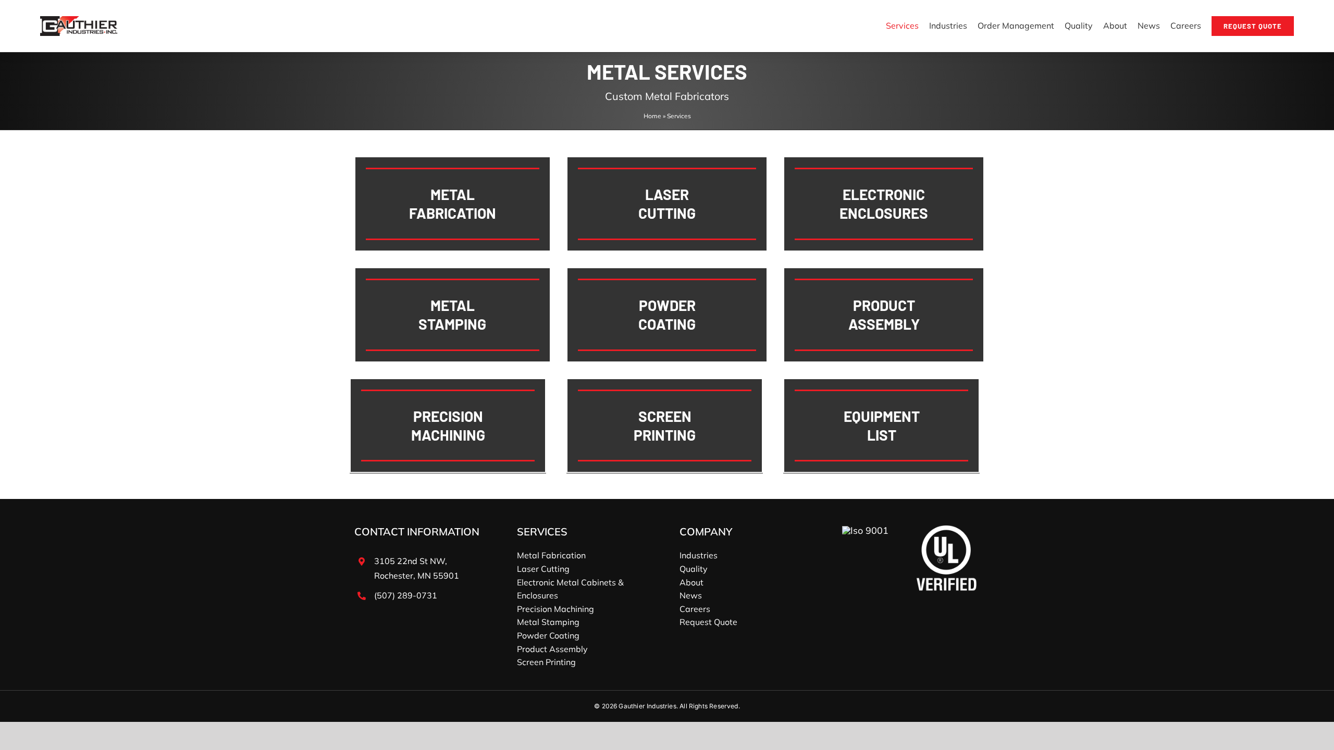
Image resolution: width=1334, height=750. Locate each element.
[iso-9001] (865, 530)
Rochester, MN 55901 (416, 575)
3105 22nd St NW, (410, 561)
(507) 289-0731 (405, 595)
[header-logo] (79, 21)
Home (652, 116)
